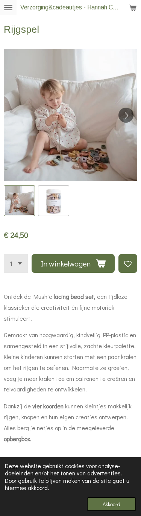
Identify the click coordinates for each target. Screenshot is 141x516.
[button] (19, 200)
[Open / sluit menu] (8, 7)
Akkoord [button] (111, 504)
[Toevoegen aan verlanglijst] (127, 263)
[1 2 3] (16, 263)
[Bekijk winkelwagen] (132, 7)
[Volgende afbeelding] (125, 115)
